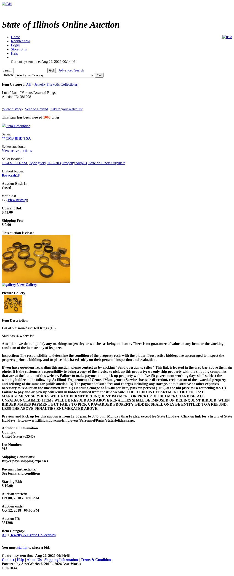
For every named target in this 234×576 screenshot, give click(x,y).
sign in (22, 547)
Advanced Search (71, 70)
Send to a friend (36, 109)
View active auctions (17, 151)
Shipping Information (61, 560)
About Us (34, 560)
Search (8, 70)
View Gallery (26, 285)
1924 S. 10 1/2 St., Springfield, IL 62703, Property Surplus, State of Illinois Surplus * (63, 163)
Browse (9, 75)
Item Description (18, 126)
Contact (8, 560)
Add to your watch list (66, 109)
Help (20, 560)
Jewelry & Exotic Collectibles (56, 84)
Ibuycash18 (11, 175)
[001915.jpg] (13, 312)
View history (12, 109)
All (28, 84)
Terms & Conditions (96, 560)
